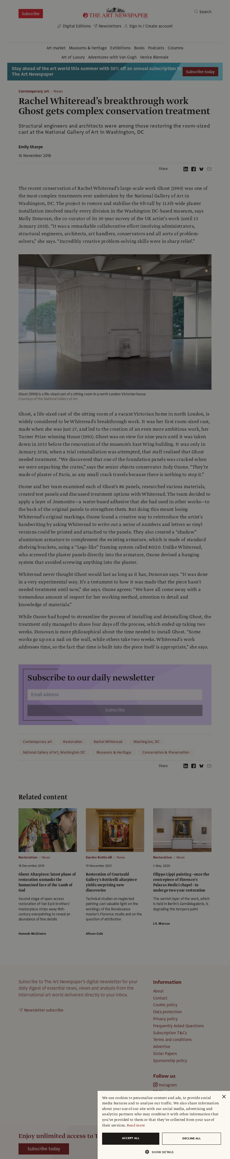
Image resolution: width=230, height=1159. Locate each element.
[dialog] (164, 1125)
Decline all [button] (191, 1138)
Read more (136, 1125)
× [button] (224, 1097)
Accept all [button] (130, 1138)
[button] (161, 1151)
